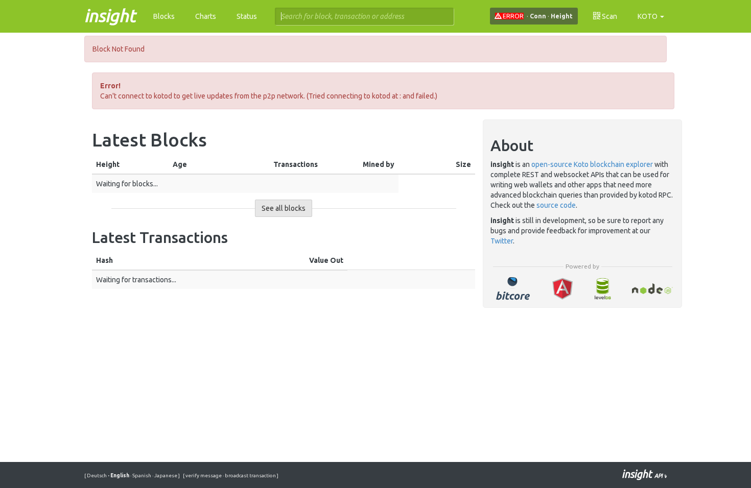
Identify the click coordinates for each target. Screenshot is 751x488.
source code (556, 205)
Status (247, 16)
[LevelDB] (602, 288)
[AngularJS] (562, 288)
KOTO (648, 16)
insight (109, 15)
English (119, 475)
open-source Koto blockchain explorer (592, 164)
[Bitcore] (513, 288)
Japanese (165, 475)
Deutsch (97, 475)
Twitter (501, 241)
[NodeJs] (652, 288)
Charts (205, 16)
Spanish (141, 475)
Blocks (164, 16)
